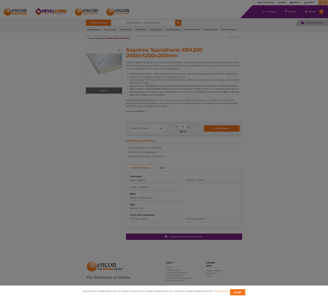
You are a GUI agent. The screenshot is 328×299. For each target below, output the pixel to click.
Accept (237, 292)
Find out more (221, 291)
